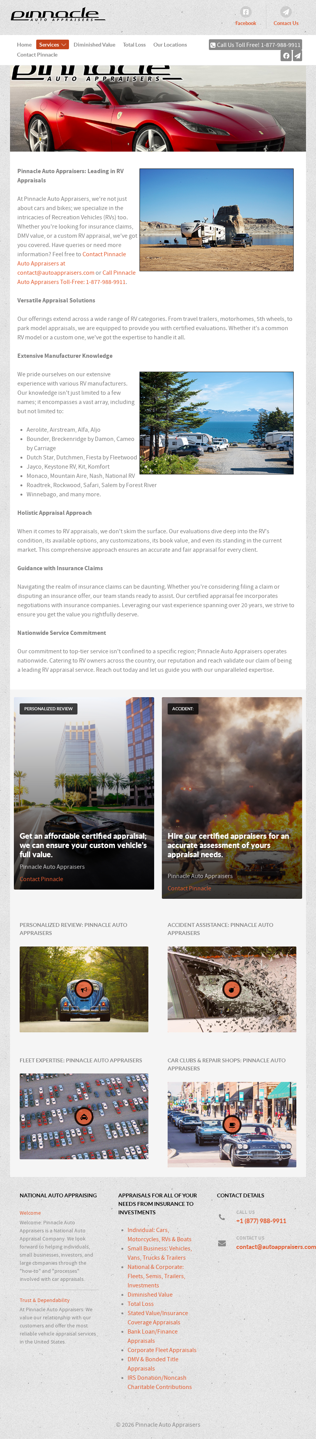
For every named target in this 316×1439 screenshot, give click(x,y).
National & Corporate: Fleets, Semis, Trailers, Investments (156, 1276)
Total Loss (141, 1303)
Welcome (30, 1213)
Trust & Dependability (45, 1300)
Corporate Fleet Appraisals (162, 1350)
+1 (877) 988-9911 (261, 1220)
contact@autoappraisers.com (55, 272)
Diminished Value (150, 1294)
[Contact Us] (297, 55)
